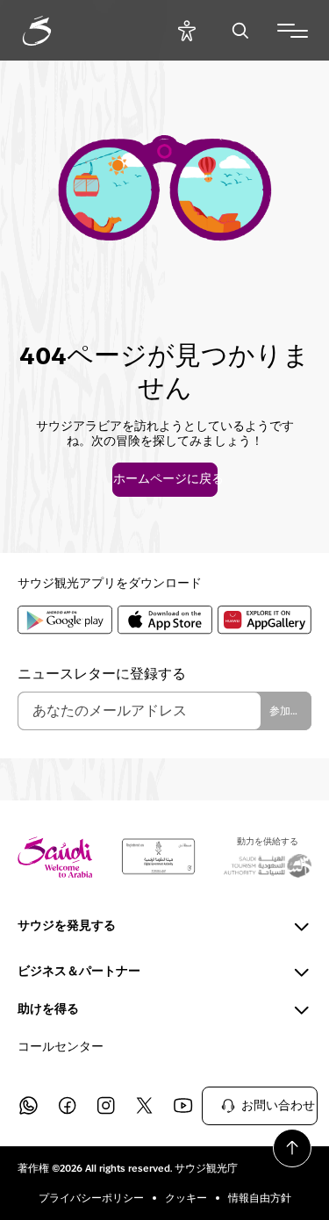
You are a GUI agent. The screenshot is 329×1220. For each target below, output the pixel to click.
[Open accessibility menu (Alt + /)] (186, 30)
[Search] (240, 30)
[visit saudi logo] (56, 31)
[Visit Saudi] (55, 857)
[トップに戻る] (292, 1148)
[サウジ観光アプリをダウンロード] (65, 619)
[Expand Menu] (292, 31)
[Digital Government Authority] (159, 856)
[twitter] (144, 1106)
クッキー (186, 1198)
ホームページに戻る (165, 479)
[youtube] (182, 1106)
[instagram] (105, 1106)
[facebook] (66, 1106)
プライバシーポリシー (91, 1198)
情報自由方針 (259, 1198)
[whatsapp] (28, 1106)
